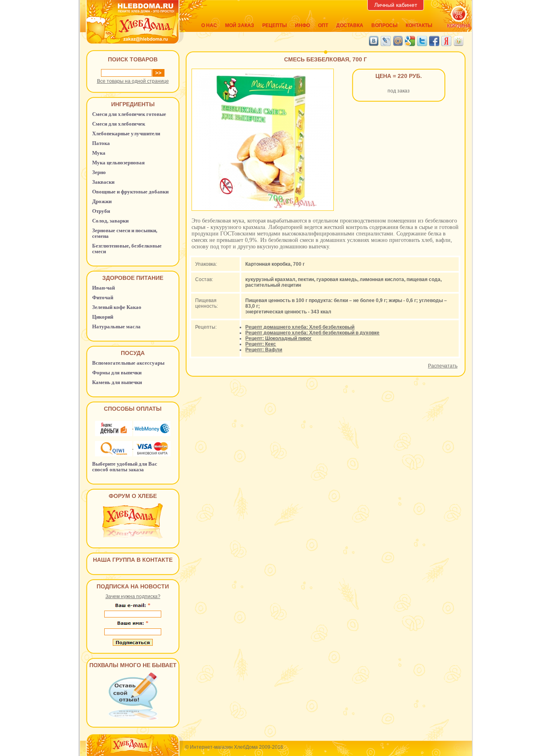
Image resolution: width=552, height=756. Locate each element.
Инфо (302, 25)
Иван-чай (103, 288)
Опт (323, 25)
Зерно (99, 172)
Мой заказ (239, 25)
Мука (98, 153)
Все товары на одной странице (133, 81)
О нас (209, 25)
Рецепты (274, 25)
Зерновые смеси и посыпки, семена (124, 233)
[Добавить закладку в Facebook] (434, 41)
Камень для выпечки (117, 382)
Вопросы (384, 25)
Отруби (101, 211)
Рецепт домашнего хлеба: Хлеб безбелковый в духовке (312, 333)
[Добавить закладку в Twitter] (422, 41)
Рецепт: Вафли (263, 350)
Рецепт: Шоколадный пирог (278, 338)
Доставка (349, 25)
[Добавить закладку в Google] (410, 41)
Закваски (103, 182)
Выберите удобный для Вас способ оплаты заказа (124, 466)
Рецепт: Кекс (260, 344)
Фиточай (102, 297)
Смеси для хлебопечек (118, 124)
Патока (101, 143)
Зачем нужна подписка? (132, 596)
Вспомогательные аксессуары (128, 363)
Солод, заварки (110, 221)
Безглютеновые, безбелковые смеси (127, 248)
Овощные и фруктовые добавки (130, 192)
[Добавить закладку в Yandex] (446, 41)
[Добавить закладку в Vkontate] (374, 41)
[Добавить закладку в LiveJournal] (386, 41)
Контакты (419, 25)
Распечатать (442, 366)
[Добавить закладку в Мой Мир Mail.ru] (398, 41)
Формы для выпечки (116, 373)
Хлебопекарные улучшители (126, 133)
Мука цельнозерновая (118, 163)
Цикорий (102, 317)
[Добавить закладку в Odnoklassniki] (458, 41)
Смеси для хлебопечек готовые (129, 114)
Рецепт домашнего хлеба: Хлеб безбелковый (299, 327)
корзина (459, 26)
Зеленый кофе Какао (116, 307)
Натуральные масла (116, 326)
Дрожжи (102, 201)
